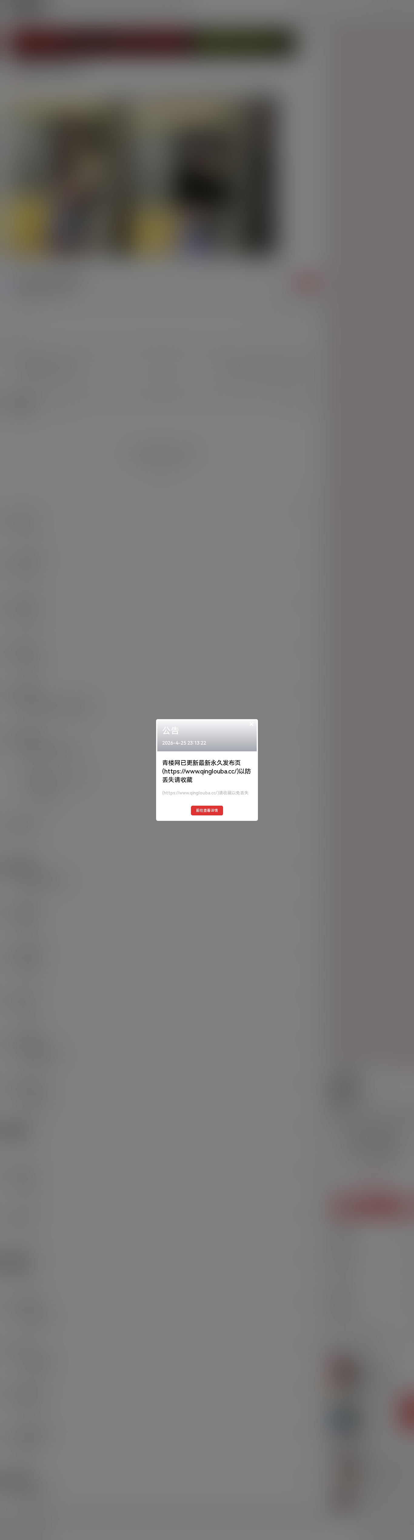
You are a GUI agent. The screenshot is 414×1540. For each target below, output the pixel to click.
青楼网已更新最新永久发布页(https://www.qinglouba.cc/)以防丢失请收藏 (206, 771)
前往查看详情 (207, 810)
